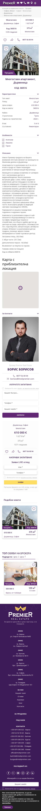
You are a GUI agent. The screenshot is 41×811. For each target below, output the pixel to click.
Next (36, 57)
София (18, 11)
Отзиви (20, 696)
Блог (20, 703)
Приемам (7, 807)
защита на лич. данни (29, 478)
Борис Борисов (21, 369)
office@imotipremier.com (20, 753)
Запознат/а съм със (22, 478)
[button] (35, 3)
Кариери (20, 700)
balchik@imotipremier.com (20, 756)
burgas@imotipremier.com (20, 759)
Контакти (20, 706)
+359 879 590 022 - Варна (20, 730)
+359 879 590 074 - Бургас (21, 739)
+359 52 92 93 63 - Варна (20, 733)
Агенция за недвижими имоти (13, 8)
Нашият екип (20, 693)
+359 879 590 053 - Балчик (20, 736)
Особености (7, 135)
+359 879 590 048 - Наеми (20, 749)
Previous (3, 57)
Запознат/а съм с (22, 388)
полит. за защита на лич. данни (29, 388)
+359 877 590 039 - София (20, 743)
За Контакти (7, 313)
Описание (6, 153)
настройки (6, 803)
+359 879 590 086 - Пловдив (20, 746)
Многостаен (27, 11)
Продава (28, 8)
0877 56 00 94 (27, 40)
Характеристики (9, 94)
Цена (15, 557)
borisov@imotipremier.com (22, 379)
